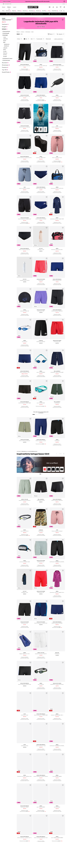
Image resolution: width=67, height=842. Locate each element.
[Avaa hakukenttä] (63, 11)
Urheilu (22, 31)
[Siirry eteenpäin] (61, 11)
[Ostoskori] (64, 7)
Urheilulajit (27, 31)
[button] (51, 34)
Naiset (3, 7)
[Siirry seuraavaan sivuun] (64, 454)
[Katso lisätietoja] (24, 70)
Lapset (14, 7)
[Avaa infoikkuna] (64, 1)
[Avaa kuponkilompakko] (49, 7)
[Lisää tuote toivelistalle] (30, 44)
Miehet (9, 7)
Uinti (32, 31)
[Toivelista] (60, 7)
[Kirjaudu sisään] (53, 7)
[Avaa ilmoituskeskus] (57, 7)
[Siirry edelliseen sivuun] (56, 454)
